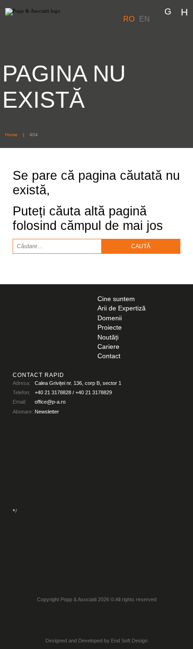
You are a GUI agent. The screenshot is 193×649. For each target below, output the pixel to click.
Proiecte (109, 327)
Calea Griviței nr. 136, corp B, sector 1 (78, 383)
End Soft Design (129, 640)
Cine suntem (116, 298)
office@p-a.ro (50, 402)
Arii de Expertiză (121, 308)
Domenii (109, 318)
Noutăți (108, 337)
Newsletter (47, 411)
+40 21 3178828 (53, 392)
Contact (108, 356)
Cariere (108, 346)
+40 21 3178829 (93, 392)
